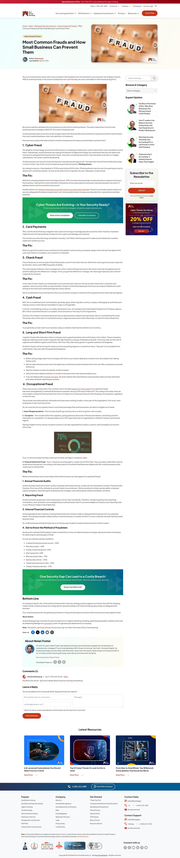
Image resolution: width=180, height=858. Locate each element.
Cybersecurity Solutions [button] (103, 13)
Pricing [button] (121, 13)
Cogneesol (47, 623)
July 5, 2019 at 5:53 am (53, 677)
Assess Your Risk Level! (73, 587)
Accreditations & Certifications (66, 807)
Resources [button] (132, 13)
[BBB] (25, 845)
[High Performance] (59, 845)
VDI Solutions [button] (83, 13)
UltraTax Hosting (26, 810)
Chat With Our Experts (87, 215)
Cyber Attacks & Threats (67, 26)
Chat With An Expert (105, 786)
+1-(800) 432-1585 (145, 824)
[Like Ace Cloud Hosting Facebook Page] (125, 847)
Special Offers (95, 813)
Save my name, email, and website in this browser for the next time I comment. (55, 710)
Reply (66, 677)
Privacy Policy (60, 823)
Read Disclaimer (83, 836)
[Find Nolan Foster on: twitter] (59, 662)
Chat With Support (134, 819)
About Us (59, 800)
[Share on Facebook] (33, 632)
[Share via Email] (47, 632)
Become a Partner (96, 823)
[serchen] (75, 845)
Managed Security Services (45, 26)
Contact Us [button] (113, 6)
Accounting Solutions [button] (65, 13)
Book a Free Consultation (60, 215)
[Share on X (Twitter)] (38, 632)
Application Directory (63, 817)
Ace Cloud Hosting (101, 855)
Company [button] (125, 6)
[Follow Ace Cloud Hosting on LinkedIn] (137, 847)
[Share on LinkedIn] (42, 632)
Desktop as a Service (28, 817)
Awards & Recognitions (63, 803)
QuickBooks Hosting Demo (99, 807)
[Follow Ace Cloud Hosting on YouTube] (133, 847)
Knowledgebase (61, 813)
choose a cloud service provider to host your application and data (63, 189)
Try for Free (149, 13)
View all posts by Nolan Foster (47, 657)
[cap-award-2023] (47, 846)
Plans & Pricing (95, 810)
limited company (51, 377)
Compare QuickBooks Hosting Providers (104, 803)
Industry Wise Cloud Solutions (31, 827)
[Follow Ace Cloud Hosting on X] (129, 847)
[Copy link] (52, 632)
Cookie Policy (60, 827)
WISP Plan (24, 823)
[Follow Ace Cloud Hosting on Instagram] (146, 847)
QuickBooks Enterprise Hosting (32, 803)
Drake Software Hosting (29, 813)
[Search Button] (156, 6)
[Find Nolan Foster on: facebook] (55, 662)
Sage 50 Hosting (27, 807)
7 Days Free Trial (95, 800)
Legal (57, 820)
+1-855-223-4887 (79, 786)
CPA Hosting (94, 817)
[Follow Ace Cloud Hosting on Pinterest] (142, 847)
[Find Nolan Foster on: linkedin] (64, 662)
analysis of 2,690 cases (81, 389)
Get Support (137, 6)
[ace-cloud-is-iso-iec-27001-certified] (95, 845)
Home (24, 26)
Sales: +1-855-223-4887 (99, 6)
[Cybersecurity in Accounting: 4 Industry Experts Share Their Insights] (132, 158)
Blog (31, 26)
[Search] (154, 78)
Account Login (148, 6)
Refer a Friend (95, 820)
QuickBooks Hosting (28, 800)
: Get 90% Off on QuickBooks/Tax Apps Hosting (90, 2)
